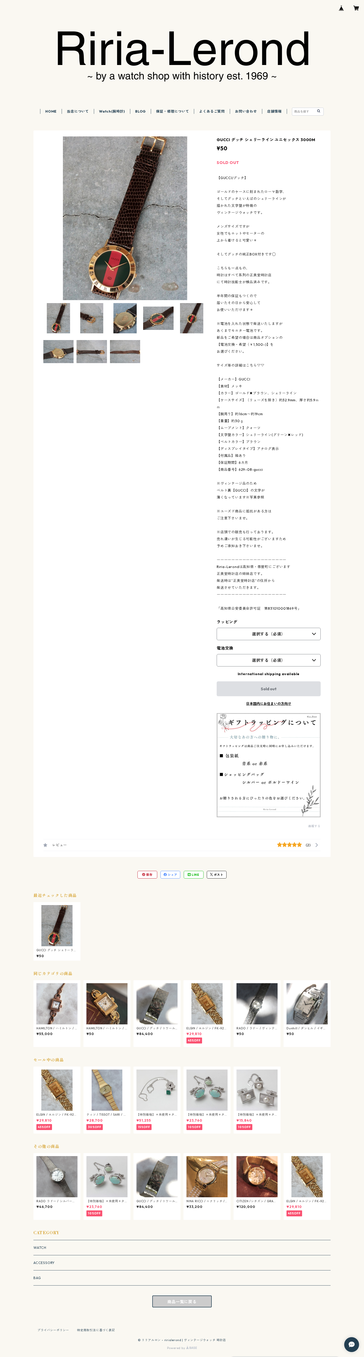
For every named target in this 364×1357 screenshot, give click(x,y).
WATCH (39, 1247)
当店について (78, 111)
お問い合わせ (246, 111)
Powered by (176, 1348)
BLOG (140, 111)
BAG (37, 1278)
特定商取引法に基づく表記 (96, 1330)
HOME (51, 111)
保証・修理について (172, 111)
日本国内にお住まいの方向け (268, 703)
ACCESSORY (44, 1263)
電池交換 (225, 648)
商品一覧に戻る (182, 1301)
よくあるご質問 (212, 111)
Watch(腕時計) (112, 111)
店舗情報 (274, 111)
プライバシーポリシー (53, 1330)
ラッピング (227, 621)
